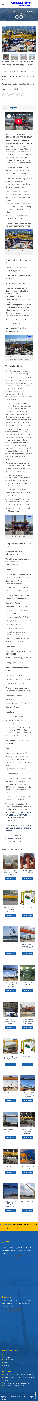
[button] (3, 3)
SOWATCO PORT (27, 1201)
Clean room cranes (27, 983)
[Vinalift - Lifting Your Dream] (21, 4)
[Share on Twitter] (11, 94)
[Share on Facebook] (7, 94)
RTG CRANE (27, 907)
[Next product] (17, 17)
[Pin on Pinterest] (18, 94)
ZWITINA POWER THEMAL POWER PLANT (10, 872)
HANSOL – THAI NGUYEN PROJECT (27, 1131)
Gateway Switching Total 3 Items (10, 1058)
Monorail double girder (28, 1167)
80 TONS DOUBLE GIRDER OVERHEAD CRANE (18, 828)
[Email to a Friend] (15, 94)
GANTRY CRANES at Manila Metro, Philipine (27, 1094)
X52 (10, 944)
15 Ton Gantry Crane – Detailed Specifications (28, 1021)
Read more (10, 878)
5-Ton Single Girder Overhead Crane (10, 1021)
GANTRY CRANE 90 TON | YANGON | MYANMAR (10, 1204)
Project (15, 11)
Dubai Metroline (10, 1093)
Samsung (10, 1166)
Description (11, 108)
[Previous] (5, 39)
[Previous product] (21, 17)
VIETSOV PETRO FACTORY (10, 1130)
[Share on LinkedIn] (22, 94)
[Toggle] (4, 107)
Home (5, 11)
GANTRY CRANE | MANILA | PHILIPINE (10, 984)
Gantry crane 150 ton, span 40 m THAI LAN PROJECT (28, 947)
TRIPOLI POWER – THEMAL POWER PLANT (10, 909)
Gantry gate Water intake (28, 871)
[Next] (33, 39)
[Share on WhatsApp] (3, 94)
